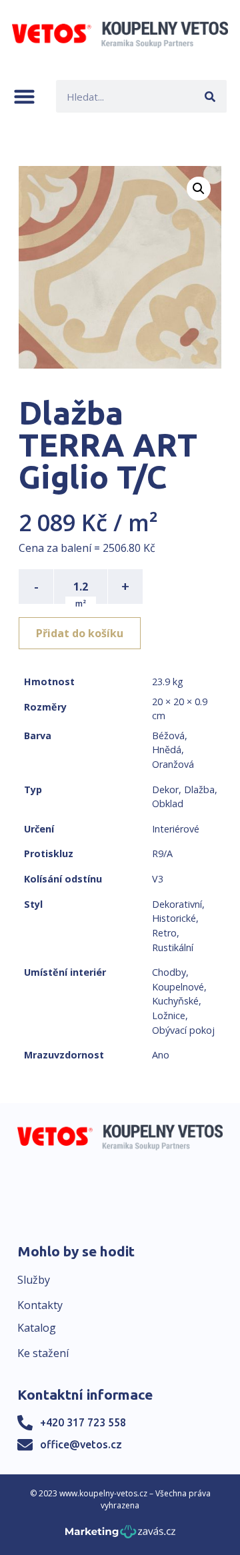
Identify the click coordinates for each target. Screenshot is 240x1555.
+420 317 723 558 (83, 1422)
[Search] (210, 96)
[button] (24, 96)
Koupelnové (178, 986)
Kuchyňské (175, 1000)
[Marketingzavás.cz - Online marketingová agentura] (120, 1535)
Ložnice (168, 1015)
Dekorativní (177, 904)
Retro (164, 932)
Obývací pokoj (183, 1030)
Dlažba (199, 789)
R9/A (162, 853)
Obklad (167, 803)
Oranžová (173, 764)
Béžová (168, 735)
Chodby (169, 972)
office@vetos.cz (81, 1444)
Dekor (165, 789)
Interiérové (175, 828)
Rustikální (172, 947)
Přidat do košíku (79, 633)
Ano (160, 1054)
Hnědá (166, 749)
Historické (174, 918)
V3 (157, 878)
